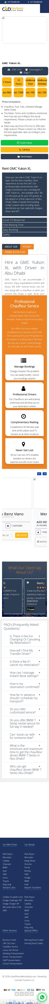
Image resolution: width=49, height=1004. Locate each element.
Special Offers (31, 930)
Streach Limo (9, 887)
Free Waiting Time (13, 224)
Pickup (27, 246)
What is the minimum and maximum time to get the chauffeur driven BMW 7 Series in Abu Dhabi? (26, 752)
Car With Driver (10, 844)
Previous (39, 473)
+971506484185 (13, 2)
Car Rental (29, 844)
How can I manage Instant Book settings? (24, 674)
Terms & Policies (15, 252)
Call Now (26, 149)
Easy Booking (10, 229)
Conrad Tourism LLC (25, 980)
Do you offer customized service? (23, 710)
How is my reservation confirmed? (25, 685)
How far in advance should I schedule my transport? (24, 698)
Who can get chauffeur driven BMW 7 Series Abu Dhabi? (26, 769)
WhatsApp (44, 542)
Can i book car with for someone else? (22, 736)
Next (45, 473)
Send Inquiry (26, 156)
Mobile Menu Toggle (44, 8)
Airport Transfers (32, 887)
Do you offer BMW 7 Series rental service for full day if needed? (25, 723)
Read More (32, 600)
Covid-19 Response (14, 220)
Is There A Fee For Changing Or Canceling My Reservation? (25, 639)
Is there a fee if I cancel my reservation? (25, 663)
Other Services (10, 930)
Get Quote (21, 535)
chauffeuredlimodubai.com (23, 976)
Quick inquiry (26, 142)
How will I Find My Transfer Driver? (21, 652)
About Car (11, 246)
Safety (6, 234)
